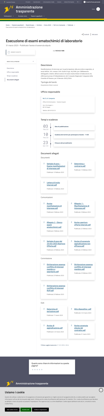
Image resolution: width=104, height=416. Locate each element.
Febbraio (70, 25)
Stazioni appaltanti (18, 25)
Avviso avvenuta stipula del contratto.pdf (81, 328)
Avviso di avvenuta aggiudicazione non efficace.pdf (82, 243)
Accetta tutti (25, 410)
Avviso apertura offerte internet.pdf (82, 223)
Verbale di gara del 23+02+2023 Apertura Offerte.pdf (56, 243)
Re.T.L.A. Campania (59, 25)
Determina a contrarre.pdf (79, 164)
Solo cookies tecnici (12, 410)
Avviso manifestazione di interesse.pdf (54, 206)
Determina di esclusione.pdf (53, 310)
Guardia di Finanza (10, 2)
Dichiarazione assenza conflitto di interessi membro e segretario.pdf (56, 268)
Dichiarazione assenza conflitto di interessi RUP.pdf (56, 288)
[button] (98, 9)
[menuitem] (9, 16)
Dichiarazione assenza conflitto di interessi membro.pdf (83, 267)
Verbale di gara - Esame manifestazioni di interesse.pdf (56, 166)
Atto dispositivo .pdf (82, 308)
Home (8, 25)
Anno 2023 (47, 25)
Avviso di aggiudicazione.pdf (55, 326)
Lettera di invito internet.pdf (53, 183)
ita (77, 2)
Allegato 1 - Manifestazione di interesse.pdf (81, 206)
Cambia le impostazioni (40, 410)
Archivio (39, 25)
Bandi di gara (30, 25)
